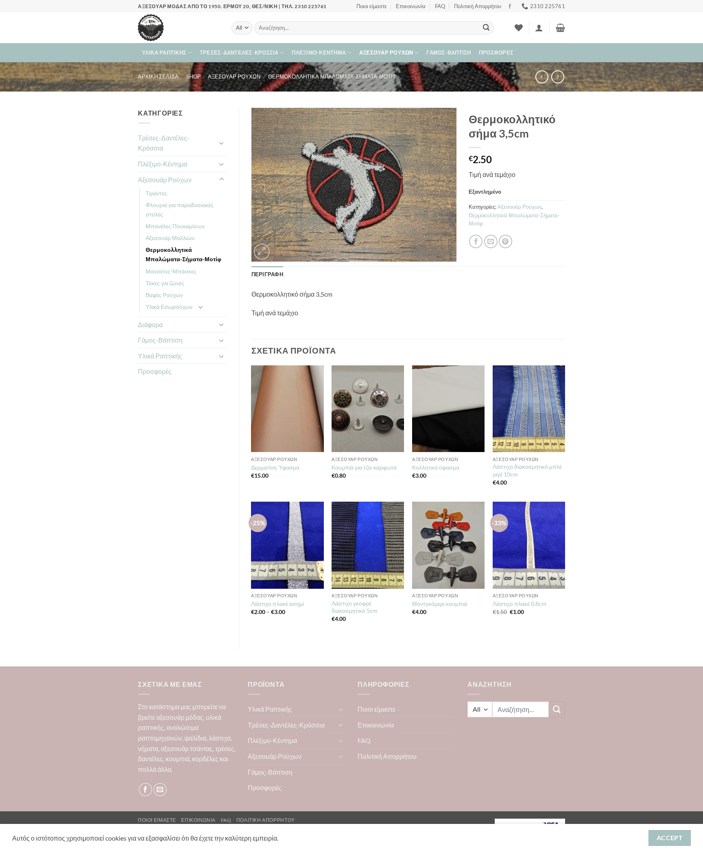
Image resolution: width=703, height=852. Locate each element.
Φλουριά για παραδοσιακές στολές (180, 209)
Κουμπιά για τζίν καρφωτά (364, 467)
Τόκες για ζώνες (165, 283)
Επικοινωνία (411, 6)
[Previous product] (557, 76)
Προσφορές (496, 52)
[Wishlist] (519, 28)
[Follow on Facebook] (509, 6)
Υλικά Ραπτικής (164, 52)
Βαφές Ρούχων (164, 294)
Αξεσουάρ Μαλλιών (170, 237)
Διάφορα (150, 324)
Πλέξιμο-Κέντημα (319, 52)
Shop (193, 76)
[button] (539, 28)
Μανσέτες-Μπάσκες (171, 271)
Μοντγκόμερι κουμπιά (439, 603)
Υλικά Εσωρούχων (169, 306)
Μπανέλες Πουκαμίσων (175, 226)
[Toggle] (222, 143)
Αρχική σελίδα (158, 76)
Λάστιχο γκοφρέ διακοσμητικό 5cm (355, 607)
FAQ (440, 6)
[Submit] (486, 28)
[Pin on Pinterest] (505, 241)
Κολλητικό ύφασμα (435, 467)
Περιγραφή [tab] (267, 274)
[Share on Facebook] (475, 241)
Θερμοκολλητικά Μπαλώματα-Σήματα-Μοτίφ (332, 76)
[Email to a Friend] (491, 241)
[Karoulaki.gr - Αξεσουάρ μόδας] (178, 27)
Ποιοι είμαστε (371, 6)
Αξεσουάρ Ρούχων (386, 52)
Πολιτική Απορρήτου (477, 6)
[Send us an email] (160, 789)
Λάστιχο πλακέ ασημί (277, 603)
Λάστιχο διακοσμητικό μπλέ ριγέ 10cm (527, 470)
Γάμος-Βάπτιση (448, 52)
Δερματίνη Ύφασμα (275, 467)
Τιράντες (156, 193)
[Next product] (541, 76)
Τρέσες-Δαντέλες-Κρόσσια (239, 52)
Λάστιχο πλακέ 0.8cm (519, 603)
